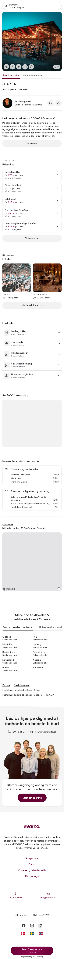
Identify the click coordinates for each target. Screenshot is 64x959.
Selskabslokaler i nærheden (18, 627)
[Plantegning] (18, 66)
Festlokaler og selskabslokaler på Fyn (21, 690)
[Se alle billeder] (6, 66)
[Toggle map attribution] (59, 589)
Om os (32, 864)
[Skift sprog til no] (41, 933)
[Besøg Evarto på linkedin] (40, 925)
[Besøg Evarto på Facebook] (23, 925)
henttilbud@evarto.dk (45, 731)
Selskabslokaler (21, 685)
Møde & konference (33, 75)
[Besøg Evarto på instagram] (32, 925)
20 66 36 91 (19, 731)
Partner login (32, 876)
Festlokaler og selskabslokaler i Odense (22, 694)
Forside (6, 685)
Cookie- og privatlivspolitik (32, 870)
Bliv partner (32, 858)
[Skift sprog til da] (23, 933)
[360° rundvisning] (25, 66)
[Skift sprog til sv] (32, 933)
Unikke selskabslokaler (51, 627)
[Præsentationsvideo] (12, 66)
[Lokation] (31, 66)
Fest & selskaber (11, 75)
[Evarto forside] (32, 826)
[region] (32, 41)
